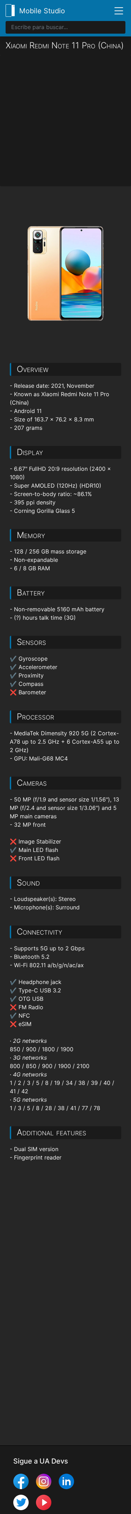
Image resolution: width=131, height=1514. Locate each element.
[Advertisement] (65, 120)
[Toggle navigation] (116, 10)
